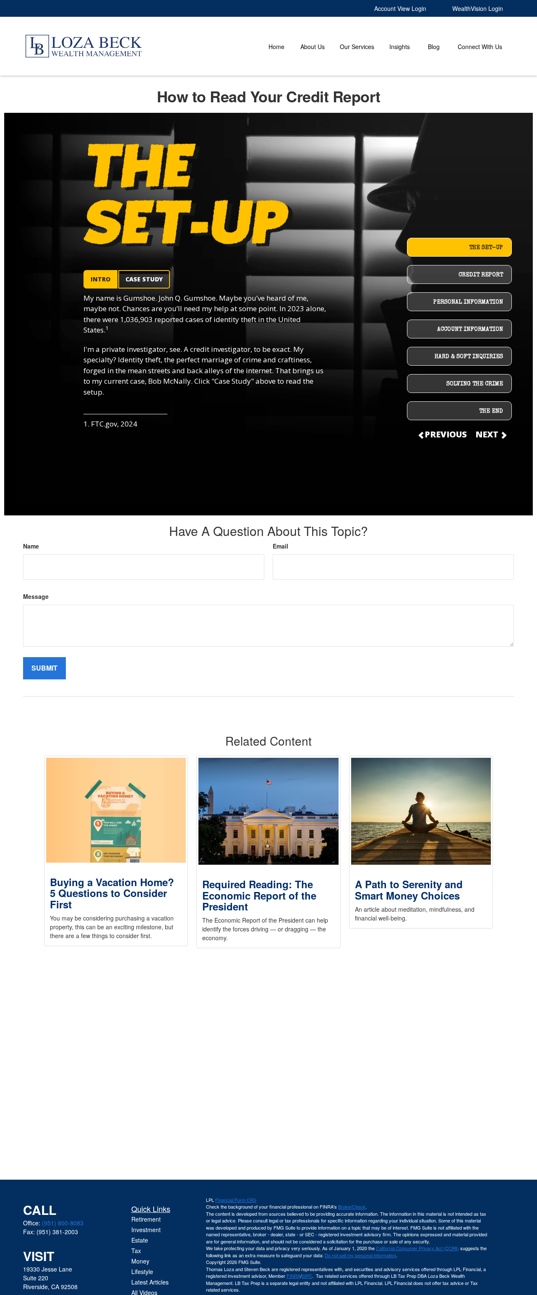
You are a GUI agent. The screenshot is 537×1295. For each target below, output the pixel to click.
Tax (136, 1250)
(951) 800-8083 (62, 1223)
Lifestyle (142, 1271)
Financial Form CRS (235, 1199)
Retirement (146, 1219)
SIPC (307, 1275)
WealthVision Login (477, 8)
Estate (139, 1240)
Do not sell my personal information (360, 1255)
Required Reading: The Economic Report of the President (259, 895)
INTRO (100, 279)
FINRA (293, 1275)
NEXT (488, 434)
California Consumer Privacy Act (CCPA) (417, 1248)
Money (140, 1261)
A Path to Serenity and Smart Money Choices (409, 889)
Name (31, 546)
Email (280, 546)
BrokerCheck (351, 1206)
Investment (146, 1229)
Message (36, 596)
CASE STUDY (144, 279)
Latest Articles (150, 1282)
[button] (276, 46)
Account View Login (400, 8)
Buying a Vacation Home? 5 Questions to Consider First (112, 893)
